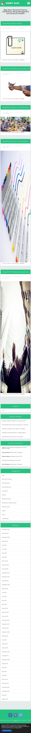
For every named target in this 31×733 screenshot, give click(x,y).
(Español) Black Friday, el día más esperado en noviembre (15, 424)
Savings (3, 510)
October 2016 (5, 655)
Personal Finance (6, 506)
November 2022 (6, 624)
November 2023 (6, 576)
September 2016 (6, 659)
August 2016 (5, 663)
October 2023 (5, 580)
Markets (4, 495)
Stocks (3, 514)
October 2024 (5, 533)
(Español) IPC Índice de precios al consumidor (12, 436)
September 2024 (6, 537)
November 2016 (6, 651)
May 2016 (4, 671)
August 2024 (5, 541)
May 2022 (4, 640)
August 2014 (5, 699)
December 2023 (5, 572)
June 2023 (4, 596)
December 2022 (5, 620)
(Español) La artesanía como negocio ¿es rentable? (13, 428)
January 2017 (5, 647)
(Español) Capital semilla (12, 23)
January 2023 (5, 616)
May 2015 (4, 695)
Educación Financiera (17, 276)
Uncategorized (5, 518)
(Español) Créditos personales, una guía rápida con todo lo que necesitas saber (15, 73)
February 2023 (5, 612)
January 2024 (5, 569)
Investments (5, 491)
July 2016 (4, 667)
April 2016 (4, 675)
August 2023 (5, 588)
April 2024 (4, 557)
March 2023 (5, 608)
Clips (15, 28)
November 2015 (6, 691)
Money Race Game (6, 498)
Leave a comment (21, 28)
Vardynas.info (5, 460)
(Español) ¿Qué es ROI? (16, 456)
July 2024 (4, 545)
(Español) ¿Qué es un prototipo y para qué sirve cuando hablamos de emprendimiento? (15, 145)
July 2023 (4, 592)
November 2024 (6, 529)
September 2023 (6, 584)
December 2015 (5, 687)
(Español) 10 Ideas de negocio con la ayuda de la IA (14, 420)
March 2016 (5, 679)
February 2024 (5, 565)
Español (22, 60)
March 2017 (5, 643)
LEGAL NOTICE (24, 720)
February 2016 (5, 683)
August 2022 (5, 636)
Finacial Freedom (6, 483)
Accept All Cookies (7, 730)
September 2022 (6, 632)
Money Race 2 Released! (17, 452)
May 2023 (4, 600)
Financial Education (6, 487)
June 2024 (4, 549)
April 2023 (4, 604)
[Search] (28, 410)
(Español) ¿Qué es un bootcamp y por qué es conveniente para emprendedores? (15, 111)
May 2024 (4, 553)
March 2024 (5, 561)
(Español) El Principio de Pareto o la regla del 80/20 (14, 432)
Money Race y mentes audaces (9, 502)
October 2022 (5, 628)
